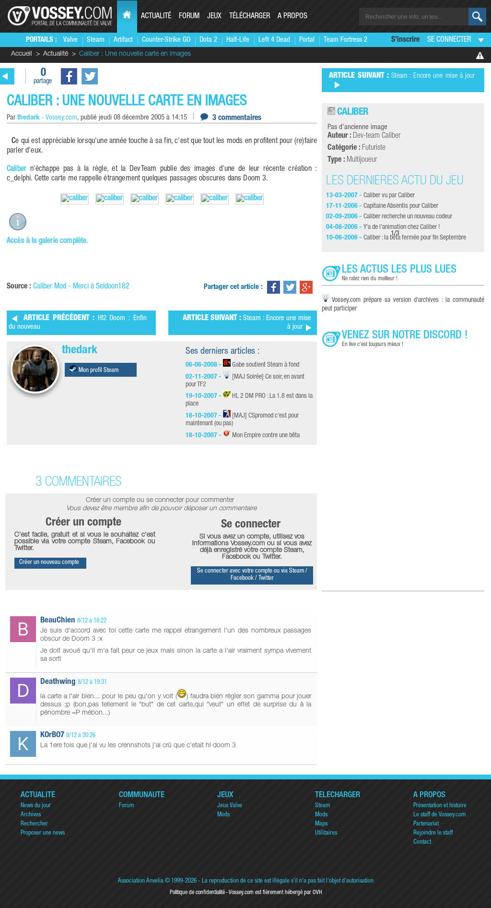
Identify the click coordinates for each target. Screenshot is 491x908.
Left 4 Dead (274, 40)
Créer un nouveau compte (49, 563)
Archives (31, 815)
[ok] (477, 16)
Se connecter (449, 40)
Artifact (123, 40)
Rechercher (34, 824)
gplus (306, 287)
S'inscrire (405, 40)
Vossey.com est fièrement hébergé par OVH (275, 893)
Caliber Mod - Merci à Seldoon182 (81, 287)
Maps (321, 824)
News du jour (36, 806)
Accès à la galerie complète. (47, 241)
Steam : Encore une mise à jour (247, 323)
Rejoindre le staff (433, 833)
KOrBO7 (52, 735)
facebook (69, 76)
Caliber (16, 169)
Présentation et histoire (440, 806)
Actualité (156, 17)
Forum (189, 17)
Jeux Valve (229, 806)
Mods (223, 815)
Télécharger (249, 17)
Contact (422, 842)
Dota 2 (208, 40)
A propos (292, 17)
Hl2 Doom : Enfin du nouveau (78, 323)
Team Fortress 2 (345, 40)
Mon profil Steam (97, 371)
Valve (70, 40)
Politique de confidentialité (197, 893)
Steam (96, 40)
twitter (90, 76)
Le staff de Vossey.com (439, 815)
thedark (79, 351)
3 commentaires (236, 118)
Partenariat (426, 824)
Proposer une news (43, 833)
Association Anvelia (141, 881)
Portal (307, 40)
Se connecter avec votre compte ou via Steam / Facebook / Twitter (252, 575)
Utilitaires (326, 833)
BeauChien (57, 621)
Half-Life (237, 40)
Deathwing (58, 682)
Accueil (21, 54)
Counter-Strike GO (166, 40)
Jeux (214, 17)
